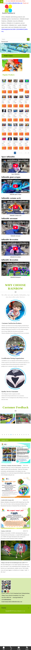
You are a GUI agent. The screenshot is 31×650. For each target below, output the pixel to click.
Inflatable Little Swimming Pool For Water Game (21, 113)
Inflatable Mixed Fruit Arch (21, 127)
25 (25, 152)
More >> (28, 440)
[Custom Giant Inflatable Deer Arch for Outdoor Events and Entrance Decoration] (21, 96)
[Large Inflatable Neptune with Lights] (27, 139)
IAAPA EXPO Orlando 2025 (7, 500)
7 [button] (15, 434)
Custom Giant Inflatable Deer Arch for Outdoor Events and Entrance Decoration (21, 99)
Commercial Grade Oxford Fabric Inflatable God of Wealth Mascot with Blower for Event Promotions (10, 84)
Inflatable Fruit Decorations (27, 127)
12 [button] (26, 434)
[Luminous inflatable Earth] (15, 139)
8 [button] (17, 434)
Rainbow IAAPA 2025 (6, 531)
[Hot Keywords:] (28, 39)
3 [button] (7, 434)
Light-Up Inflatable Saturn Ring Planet (10, 113)
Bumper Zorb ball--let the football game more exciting (13, 562)
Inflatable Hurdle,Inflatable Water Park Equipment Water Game (10, 127)
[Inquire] (5, 91)
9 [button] (20, 434)
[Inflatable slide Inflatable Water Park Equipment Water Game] (4, 124)
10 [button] (22, 434)
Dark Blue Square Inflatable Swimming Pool (15, 113)
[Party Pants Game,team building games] (27, 110)
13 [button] (28, 434)
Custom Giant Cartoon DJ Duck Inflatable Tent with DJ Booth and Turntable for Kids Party (4, 99)
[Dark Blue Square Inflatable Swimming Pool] (15, 110)
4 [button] (9, 434)
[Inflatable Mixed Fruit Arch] (21, 124)
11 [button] (24, 434)
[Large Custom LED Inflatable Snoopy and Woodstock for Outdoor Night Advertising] (4, 110)
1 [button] (2, 434)
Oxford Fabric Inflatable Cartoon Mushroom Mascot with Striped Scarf (15, 84)
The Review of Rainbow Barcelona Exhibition (11, 465)
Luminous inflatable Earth (15, 141)
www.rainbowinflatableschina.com (13, 3)
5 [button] (11, 434)
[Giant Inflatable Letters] (4, 139)
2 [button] (4, 434)
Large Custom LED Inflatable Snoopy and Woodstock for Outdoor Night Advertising (4, 113)
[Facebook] (2, 591)
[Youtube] (8, 591)
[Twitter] (5, 591)
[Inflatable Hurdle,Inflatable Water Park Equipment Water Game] (10, 124)
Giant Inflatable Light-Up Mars (21, 141)
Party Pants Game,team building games (27, 113)
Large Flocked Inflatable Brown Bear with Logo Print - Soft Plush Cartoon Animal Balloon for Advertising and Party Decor (15, 99)
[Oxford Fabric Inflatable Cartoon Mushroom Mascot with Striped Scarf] (15, 80)
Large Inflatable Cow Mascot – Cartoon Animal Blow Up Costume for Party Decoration (15, 127)
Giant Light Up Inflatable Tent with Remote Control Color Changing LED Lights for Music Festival (10, 141)
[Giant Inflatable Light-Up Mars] (21, 139)
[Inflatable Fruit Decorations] (27, 124)
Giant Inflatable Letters (4, 141)
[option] (7, 419)
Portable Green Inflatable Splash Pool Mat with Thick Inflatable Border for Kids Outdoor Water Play (27, 84)
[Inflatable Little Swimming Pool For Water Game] (21, 110)
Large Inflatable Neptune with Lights (27, 141)
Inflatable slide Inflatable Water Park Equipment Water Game (4, 127)
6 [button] (13, 434)
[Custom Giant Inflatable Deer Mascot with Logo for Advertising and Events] (27, 96)
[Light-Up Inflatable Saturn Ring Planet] (10, 110)
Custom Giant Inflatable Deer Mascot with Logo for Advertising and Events (27, 99)
